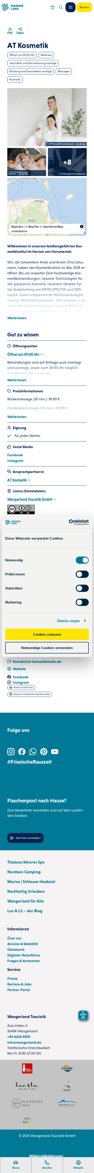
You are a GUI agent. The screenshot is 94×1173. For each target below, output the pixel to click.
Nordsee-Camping (24, 872)
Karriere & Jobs (19, 984)
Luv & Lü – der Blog (24, 911)
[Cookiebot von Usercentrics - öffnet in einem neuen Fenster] (69, 522)
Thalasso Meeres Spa (25, 862)
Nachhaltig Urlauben (26, 891)
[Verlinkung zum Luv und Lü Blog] (27, 1086)
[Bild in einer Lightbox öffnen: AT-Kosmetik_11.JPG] (26, 162)
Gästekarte (16, 949)
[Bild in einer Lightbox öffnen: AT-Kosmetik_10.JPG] (67, 162)
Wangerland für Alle (25, 901)
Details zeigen (68, 621)
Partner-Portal (18, 990)
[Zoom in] (13, 183)
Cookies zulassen (47, 634)
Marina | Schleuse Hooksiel (31, 881)
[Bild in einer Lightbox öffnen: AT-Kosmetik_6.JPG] (47, 117)
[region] (47, 207)
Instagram (15, 461)
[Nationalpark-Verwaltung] (67, 1103)
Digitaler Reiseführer (23, 955)
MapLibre (17, 226)
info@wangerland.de (24, 1042)
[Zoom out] (13, 190)
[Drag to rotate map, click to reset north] (13, 196)
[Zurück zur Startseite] (12, 7)
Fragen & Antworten (23, 961)
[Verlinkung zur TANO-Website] (27, 1103)
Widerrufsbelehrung (45, 1156)
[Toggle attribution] (81, 226)
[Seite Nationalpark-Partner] (27, 1121)
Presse (12, 978)
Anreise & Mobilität (22, 944)
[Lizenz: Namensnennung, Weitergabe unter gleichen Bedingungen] (21, 513)
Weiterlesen (16, 318)
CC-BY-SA (81, 144)
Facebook (15, 455)
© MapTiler (32, 226)
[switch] (82, 574)
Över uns (14, 938)
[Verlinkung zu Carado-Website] (67, 1068)
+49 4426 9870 (18, 1037)
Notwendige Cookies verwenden (47, 647)
